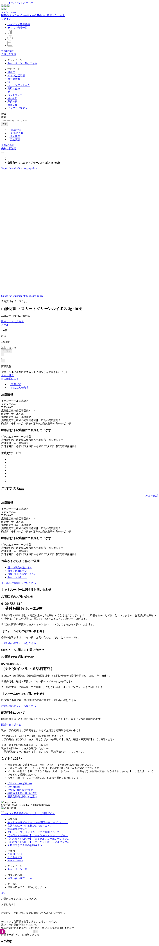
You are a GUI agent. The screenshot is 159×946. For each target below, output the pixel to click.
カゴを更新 (151, 495)
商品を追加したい (17, 570)
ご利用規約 (13, 786)
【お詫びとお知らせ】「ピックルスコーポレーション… (38, 838)
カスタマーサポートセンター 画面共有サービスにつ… (37, 822)
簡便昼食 (12, 105)
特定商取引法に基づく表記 (22, 793)
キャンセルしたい (17, 577)
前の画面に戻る (10, 378)
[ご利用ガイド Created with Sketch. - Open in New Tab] (10, 39)
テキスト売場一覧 (17, 27)
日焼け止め (13, 88)
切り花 (11, 72)
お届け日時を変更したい (21, 574)
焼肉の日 (12, 98)
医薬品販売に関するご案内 (22, 796)
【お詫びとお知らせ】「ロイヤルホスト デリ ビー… (37, 835)
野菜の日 (12, 101)
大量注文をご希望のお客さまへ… (26, 845)
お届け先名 (7, 904)
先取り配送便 (8, 54)
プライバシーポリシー (19, 783)
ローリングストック (18, 85)
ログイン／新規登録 (18, 24)
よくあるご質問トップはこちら (18, 583)
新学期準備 (13, 78)
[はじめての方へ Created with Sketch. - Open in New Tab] (10, 33)
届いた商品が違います (19, 567)
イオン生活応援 (16, 75)
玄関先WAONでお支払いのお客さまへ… (29, 825)
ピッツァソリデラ (17, 108)
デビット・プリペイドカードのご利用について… (34, 832)
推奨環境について (17, 829)
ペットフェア (14, 95)
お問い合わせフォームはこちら (18, 643)
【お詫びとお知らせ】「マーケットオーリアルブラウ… (38, 842)
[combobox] (15, 120)
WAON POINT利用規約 (20, 790)
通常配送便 (7, 51)
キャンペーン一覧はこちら (22, 63)
